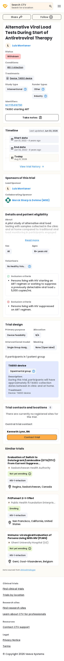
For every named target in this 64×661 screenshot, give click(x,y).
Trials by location (13, 595)
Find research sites (14, 608)
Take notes (30, 117)
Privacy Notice (11, 640)
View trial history (30, 166)
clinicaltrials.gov (27, 570)
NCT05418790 (13, 105)
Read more (32, 240)
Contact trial (32, 437)
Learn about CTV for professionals (24, 614)
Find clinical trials (13, 589)
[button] (15, 67)
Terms (7, 646)
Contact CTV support (16, 627)
